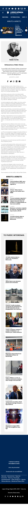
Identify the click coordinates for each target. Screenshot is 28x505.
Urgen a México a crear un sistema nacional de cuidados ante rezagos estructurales (14, 379)
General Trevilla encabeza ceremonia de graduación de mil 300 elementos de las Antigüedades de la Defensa (14, 307)
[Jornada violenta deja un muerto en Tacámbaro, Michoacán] (14, 247)
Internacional (15, 17)
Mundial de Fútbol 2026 (17, 481)
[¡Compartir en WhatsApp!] (13, 81)
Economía (4, 477)
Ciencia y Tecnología (13, 477)
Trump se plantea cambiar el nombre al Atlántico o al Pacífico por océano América (14, 331)
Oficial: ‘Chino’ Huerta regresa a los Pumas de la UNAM (17, 191)
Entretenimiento (6, 479)
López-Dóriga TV (15, 479)
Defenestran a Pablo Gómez (14, 65)
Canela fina (14, 58)
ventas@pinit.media (14, 463)
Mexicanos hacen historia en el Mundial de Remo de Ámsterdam (13, 355)
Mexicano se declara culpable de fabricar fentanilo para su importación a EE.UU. (18, 209)
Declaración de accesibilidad (14, 471)
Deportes (8, 280)
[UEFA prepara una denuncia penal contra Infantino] (14, 271)
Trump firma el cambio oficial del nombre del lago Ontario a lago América (14, 403)
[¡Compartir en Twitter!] (11, 81)
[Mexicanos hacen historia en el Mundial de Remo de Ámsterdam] (14, 344)
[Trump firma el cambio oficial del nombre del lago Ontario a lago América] (14, 392)
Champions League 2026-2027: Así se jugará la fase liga (13, 427)
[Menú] (2, 12)
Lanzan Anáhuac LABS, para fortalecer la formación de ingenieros (19, 31)
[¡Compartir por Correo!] (19, 81)
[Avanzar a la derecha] (26, 17)
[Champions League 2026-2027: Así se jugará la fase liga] (14, 416)
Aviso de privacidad (14, 467)
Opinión (23, 479)
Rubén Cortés (14, 60)
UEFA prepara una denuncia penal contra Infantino (13, 282)
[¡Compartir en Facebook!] (7, 81)
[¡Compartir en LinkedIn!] (16, 81)
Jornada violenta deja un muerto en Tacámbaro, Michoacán (17, 218)
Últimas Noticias (6, 481)
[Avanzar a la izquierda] (2, 30)
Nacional (5, 17)
